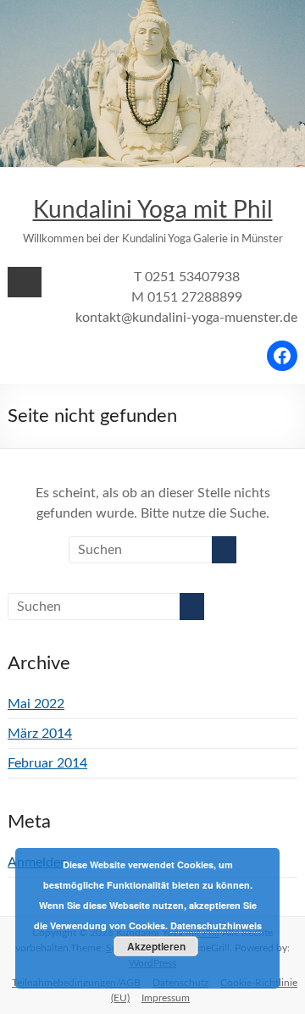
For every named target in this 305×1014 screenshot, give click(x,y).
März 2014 (40, 733)
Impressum (165, 998)
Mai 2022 (36, 704)
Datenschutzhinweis (216, 925)
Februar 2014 (47, 763)
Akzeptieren (156, 946)
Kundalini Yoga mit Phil (153, 210)
